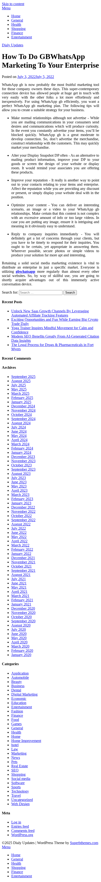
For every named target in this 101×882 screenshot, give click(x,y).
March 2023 (20, 495)
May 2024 (19, 436)
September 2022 (23, 520)
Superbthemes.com (84, 843)
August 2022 (21, 524)
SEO (15, 770)
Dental (16, 690)
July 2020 (18, 629)
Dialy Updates (12, 45)
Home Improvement (26, 741)
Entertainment (21, 37)
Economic (18, 699)
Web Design (20, 804)
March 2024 (20, 444)
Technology (20, 791)
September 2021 (23, 570)
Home (15, 16)
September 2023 (23, 469)
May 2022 (19, 537)
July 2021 (18, 579)
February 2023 (22, 499)
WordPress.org (22, 835)
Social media (20, 779)
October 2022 (21, 516)
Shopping (18, 29)
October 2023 (21, 465)
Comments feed (23, 831)
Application (20, 673)
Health (16, 24)
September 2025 (23, 377)
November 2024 (23, 410)
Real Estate (19, 766)
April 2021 (19, 592)
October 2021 (21, 566)
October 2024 (21, 415)
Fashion (17, 711)
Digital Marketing (24, 694)
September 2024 (23, 419)
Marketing (19, 753)
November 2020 (23, 613)
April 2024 (19, 440)
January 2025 (21, 402)
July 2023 (18, 478)
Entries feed (20, 826)
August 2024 (21, 423)
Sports (16, 787)
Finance (17, 33)
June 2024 (19, 431)
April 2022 (19, 541)
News (15, 758)
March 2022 (20, 545)
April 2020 (19, 642)
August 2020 (21, 625)
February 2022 (22, 549)
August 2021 (21, 575)
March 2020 (20, 646)
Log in (16, 822)
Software (18, 783)
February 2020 (22, 651)
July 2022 (18, 528)
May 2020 (19, 638)
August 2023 (21, 474)
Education (18, 703)
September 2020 (23, 621)
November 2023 (23, 461)
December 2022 (23, 507)
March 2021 (20, 596)
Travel (16, 795)
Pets (14, 762)
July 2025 (18, 385)
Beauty (16, 682)
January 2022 (21, 554)
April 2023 (19, 490)
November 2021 (23, 562)
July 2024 (18, 427)
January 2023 (21, 503)
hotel (15, 745)
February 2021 (22, 600)
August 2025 (21, 381)
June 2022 (19, 533)
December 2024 (23, 406)
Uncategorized (22, 800)
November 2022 (23, 511)
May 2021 (19, 587)
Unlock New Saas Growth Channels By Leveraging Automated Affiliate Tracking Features (50, 313)
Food (15, 720)
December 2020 (23, 608)
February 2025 (22, 398)
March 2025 (20, 393)
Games (16, 724)
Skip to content (13, 4)
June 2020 (19, 634)
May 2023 (19, 486)
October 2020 (21, 617)
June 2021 (19, 583)
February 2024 (22, 448)
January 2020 (21, 655)
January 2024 (21, 452)
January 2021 (21, 604)
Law (14, 749)
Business (17, 686)
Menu (6, 8)
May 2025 (19, 389)
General (17, 20)
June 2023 (19, 482)
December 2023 (23, 457)
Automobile (20, 677)
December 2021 (23, 558)
